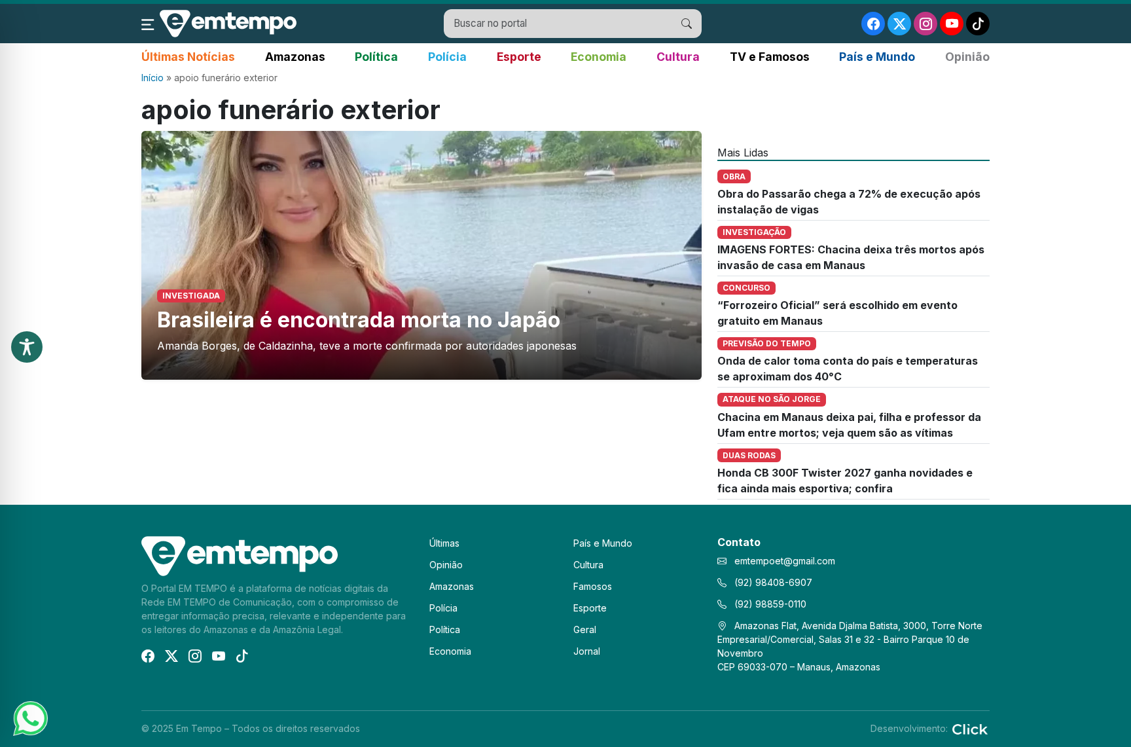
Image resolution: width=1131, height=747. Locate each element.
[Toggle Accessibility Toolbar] (27, 347)
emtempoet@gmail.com (784, 560)
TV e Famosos (770, 57)
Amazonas (295, 57)
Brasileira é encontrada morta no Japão (358, 320)
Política (376, 57)
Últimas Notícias (188, 57)
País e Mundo (877, 57)
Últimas (444, 543)
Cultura (678, 57)
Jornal (586, 651)
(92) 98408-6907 (772, 582)
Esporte (519, 57)
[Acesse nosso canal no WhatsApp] (29, 717)
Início (152, 77)
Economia (598, 57)
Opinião (967, 57)
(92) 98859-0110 (769, 604)
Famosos (592, 586)
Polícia (447, 57)
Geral (584, 629)
